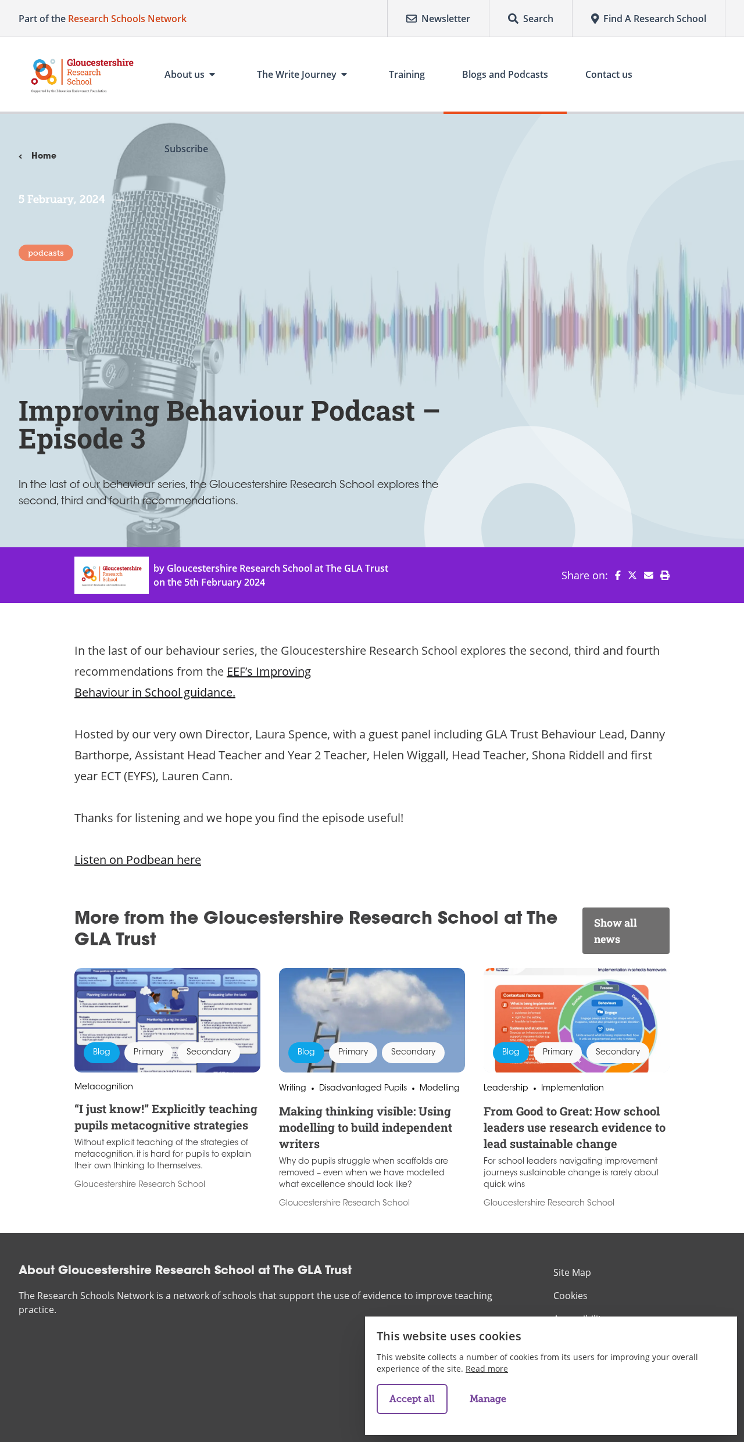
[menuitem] (614, 575)
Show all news (615, 931)
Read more (487, 1368)
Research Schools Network (127, 18)
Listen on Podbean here (137, 859)
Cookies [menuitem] (570, 1295)
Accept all (412, 1399)
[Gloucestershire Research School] (82, 74)
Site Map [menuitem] (572, 1272)
